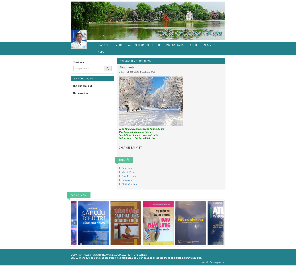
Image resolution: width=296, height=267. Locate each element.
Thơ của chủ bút (82, 86)
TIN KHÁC (124, 159)
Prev (74, 223)
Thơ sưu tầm (80, 93)
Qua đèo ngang (129, 176)
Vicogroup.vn (218, 262)
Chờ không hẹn (129, 184)
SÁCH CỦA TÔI (79, 195)
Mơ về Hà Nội (128, 172)
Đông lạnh (127, 168)
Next (221, 223)
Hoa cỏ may (128, 180)
